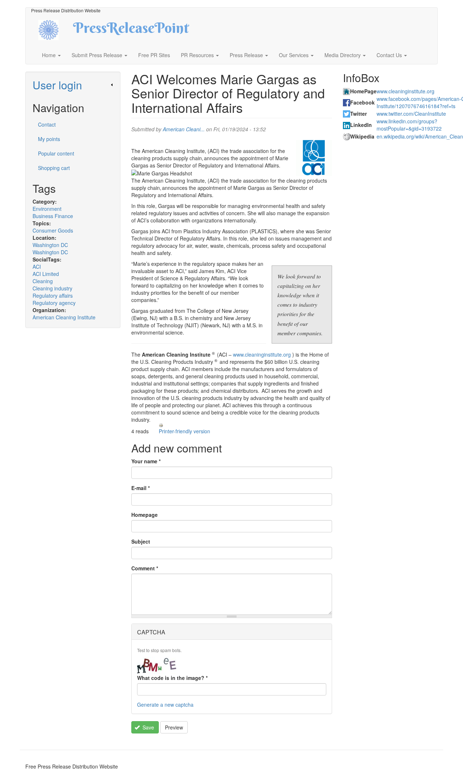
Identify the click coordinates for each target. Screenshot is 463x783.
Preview (174, 727)
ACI (37, 266)
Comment (144, 568)
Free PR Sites (154, 55)
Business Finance (53, 216)
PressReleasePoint (131, 30)
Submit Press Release (98, 55)
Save (147, 727)
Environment (47, 208)
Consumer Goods (53, 230)
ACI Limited (46, 273)
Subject (140, 541)
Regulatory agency (54, 302)
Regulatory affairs (53, 295)
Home (49, 55)
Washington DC (50, 244)
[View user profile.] (314, 158)
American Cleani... (184, 129)
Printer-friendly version (184, 431)
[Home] (54, 29)
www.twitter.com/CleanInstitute (411, 113)
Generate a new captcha (165, 704)
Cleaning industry (52, 288)
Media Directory (343, 55)
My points (49, 138)
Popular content (56, 153)
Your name (146, 461)
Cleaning (43, 281)
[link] (73, 85)
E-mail (140, 487)
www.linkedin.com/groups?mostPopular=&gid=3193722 (409, 125)
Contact (47, 124)
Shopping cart (54, 167)
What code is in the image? (172, 677)
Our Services (294, 55)
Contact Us (390, 55)
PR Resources (198, 55)
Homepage (144, 514)
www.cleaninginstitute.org (262, 354)
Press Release (247, 55)
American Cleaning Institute (64, 317)
